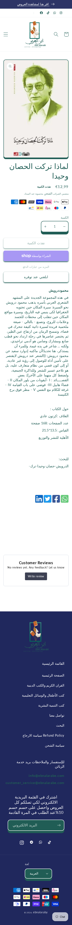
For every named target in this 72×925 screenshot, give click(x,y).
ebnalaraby (40, 912)
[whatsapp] (64, 501)
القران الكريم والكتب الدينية (45, 685)
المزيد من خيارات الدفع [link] (36, 266)
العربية (34, 873)
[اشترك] (59, 825)
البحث (60, 725)
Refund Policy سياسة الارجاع (43, 735)
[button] (6, 34)
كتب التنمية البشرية (51, 705)
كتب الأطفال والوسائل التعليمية (43, 695)
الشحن (47, 193)
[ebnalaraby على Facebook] (41, 12)
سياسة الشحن (54, 745)
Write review (36, 576)
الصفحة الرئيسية (53, 675)
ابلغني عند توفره (36, 277)
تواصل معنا (56, 715)
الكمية (65, 217)
